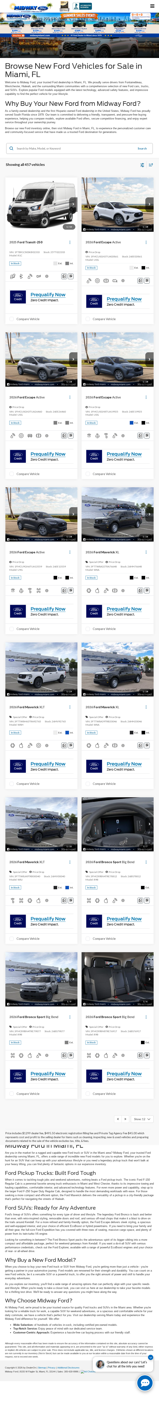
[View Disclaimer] (47, 276)
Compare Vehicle (28, 319)
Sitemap (42, 1367)
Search (142, 148)
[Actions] (69, 242)
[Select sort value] (150, 164)
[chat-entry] (145, 1383)
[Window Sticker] (70, 276)
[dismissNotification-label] (150, 1357)
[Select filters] (142, 165)
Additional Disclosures (68, 1367)
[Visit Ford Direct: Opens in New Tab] (89, 1371)
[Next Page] (125, 1119)
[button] (73, 204)
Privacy (51, 1367)
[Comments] (64, 276)
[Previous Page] (118, 1119)
